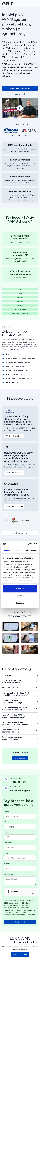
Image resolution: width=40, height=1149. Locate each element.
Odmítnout (20, 603)
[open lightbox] (10, 626)
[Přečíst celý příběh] (20, 423)
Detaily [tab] (18, 550)
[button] (36, 3)
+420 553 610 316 (18, 782)
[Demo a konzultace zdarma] (20, 88)
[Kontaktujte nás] (20, 758)
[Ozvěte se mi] (20, 922)
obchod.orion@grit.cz (20, 790)
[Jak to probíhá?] (20, 94)
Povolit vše (20, 588)
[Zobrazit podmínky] (20, 954)
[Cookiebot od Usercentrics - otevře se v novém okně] (28, 544)
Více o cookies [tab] (31, 550)
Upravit (19, 596)
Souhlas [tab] (7, 550)
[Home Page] (7, 3)
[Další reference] (20, 533)
